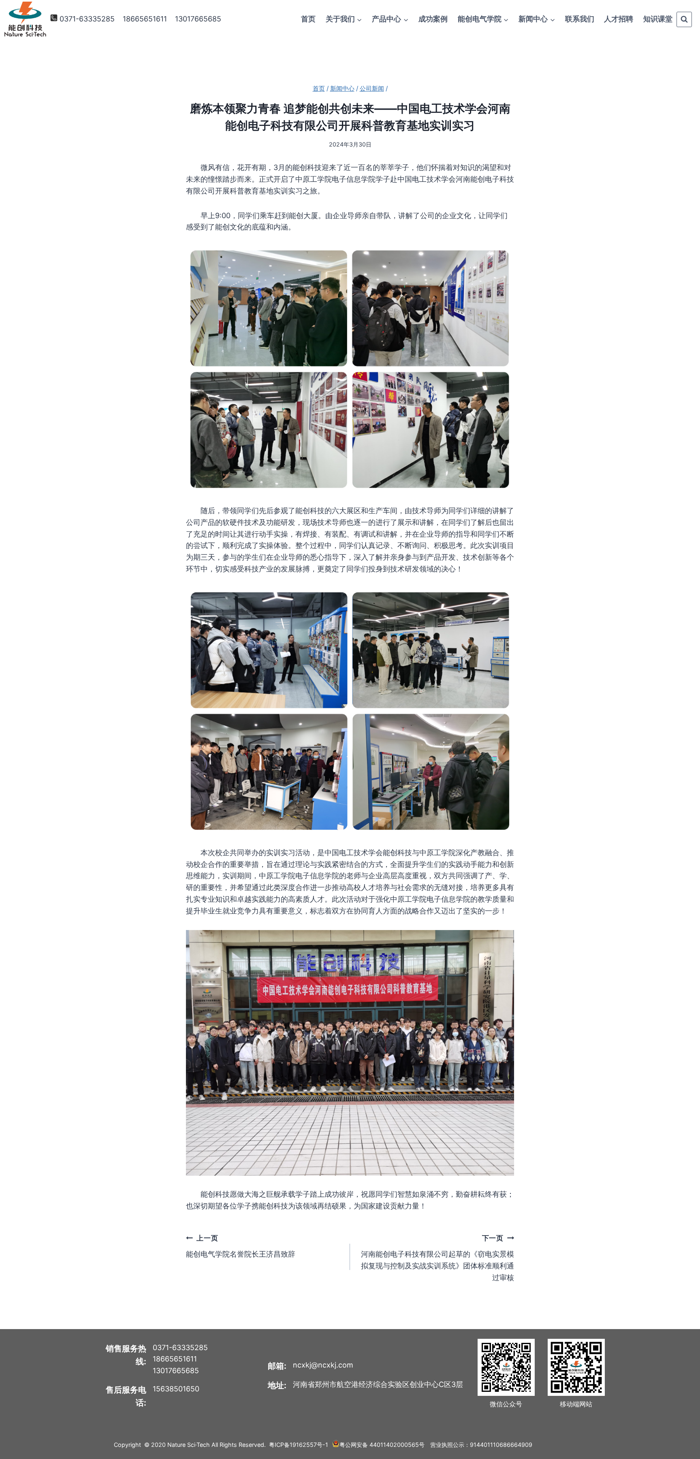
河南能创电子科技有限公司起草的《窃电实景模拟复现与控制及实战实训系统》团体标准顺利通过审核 (437, 1258)
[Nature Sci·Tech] (25, 19)
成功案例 (433, 19)
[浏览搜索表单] (684, 19)
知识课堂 (657, 19)
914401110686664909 (501, 1444)
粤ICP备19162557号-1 (298, 1444)
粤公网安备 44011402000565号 (382, 1444)
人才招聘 (618, 19)
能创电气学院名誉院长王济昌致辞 (240, 1246)
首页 (308, 19)
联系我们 (579, 19)
